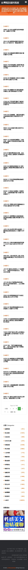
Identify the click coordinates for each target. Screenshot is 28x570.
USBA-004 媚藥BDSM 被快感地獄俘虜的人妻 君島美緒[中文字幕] (13, 90)
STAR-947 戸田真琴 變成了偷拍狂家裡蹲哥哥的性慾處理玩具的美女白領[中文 (13, 103)
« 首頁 (6, 408)
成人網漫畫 (19, 559)
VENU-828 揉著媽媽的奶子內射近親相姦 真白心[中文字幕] (13, 296)
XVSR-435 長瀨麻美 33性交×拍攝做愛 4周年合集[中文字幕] (14, 78)
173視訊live (13, 559)
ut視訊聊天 (9, 557)
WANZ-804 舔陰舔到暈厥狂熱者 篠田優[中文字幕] (13, 53)
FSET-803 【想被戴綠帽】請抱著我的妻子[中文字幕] (13, 385)
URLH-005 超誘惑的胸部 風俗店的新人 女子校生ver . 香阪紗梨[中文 (13, 42)
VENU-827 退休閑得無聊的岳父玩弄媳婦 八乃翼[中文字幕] (13, 307)
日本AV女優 (15, 441)
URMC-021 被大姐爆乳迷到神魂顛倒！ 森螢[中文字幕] (13, 30)
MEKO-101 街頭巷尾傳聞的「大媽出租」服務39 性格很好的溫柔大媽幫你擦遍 (13, 141)
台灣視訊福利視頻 (11, 567)
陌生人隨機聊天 (10, 551)
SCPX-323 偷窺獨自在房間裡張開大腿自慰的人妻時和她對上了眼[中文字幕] (13, 360)
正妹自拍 (15, 437)
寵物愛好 (15, 480)
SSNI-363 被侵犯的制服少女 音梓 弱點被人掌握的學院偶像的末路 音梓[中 (13, 167)
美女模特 (15, 433)
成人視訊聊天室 (18, 551)
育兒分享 (15, 484)
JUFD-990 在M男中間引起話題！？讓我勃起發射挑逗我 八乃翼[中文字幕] (13, 231)
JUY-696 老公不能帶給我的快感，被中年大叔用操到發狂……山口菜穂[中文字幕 (13, 283)
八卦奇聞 (15, 452)
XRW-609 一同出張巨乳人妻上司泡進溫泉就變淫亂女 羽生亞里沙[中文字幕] (13, 257)
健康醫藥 (15, 492)
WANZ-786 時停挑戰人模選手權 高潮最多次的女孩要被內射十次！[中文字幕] (13, 66)
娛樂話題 (15, 476)
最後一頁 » (13, 412)
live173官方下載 (11, 548)
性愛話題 (15, 445)
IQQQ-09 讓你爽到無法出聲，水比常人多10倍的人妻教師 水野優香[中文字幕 (13, 154)
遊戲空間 (15, 472)
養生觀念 (15, 488)
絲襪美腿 (15, 429)
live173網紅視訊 (19, 548)
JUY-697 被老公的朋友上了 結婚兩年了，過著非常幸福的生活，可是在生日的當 (13, 270)
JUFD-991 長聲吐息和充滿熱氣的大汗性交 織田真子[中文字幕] (14, 205)
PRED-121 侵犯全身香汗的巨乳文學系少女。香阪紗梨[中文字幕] (13, 397)
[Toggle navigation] (26, 2)
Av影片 (6, 26)
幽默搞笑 (15, 456)
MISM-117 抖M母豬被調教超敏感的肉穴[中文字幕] (13, 180)
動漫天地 (15, 468)
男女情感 (15, 448)
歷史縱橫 (15, 460)
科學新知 (15, 464)
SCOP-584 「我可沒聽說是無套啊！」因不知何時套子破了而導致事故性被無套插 (13, 347)
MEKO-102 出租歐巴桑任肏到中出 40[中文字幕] (13, 128)
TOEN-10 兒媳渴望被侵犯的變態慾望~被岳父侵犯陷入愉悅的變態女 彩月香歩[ (13, 320)
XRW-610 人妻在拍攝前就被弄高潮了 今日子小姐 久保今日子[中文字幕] (13, 244)
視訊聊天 (15, 496)
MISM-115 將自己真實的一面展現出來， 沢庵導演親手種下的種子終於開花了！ (13, 192)
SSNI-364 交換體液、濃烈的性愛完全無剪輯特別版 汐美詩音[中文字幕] (13, 116)
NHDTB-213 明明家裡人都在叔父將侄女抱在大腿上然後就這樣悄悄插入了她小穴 (13, 373)
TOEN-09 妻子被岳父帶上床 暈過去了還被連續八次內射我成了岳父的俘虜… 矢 (13, 333)
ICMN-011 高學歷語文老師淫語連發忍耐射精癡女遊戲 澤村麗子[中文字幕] (13, 217)
